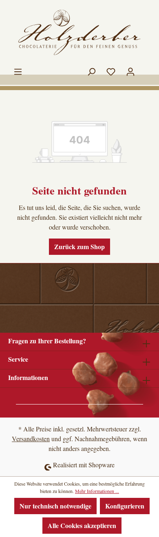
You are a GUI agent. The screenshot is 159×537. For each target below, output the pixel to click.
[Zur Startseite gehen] (79, 32)
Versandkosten (31, 438)
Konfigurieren (124, 505)
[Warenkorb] (145, 67)
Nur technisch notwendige (55, 505)
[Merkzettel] (111, 70)
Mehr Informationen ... (97, 491)
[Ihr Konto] (130, 70)
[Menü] (18, 70)
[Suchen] (91, 70)
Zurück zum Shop (79, 246)
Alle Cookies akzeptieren (82, 525)
